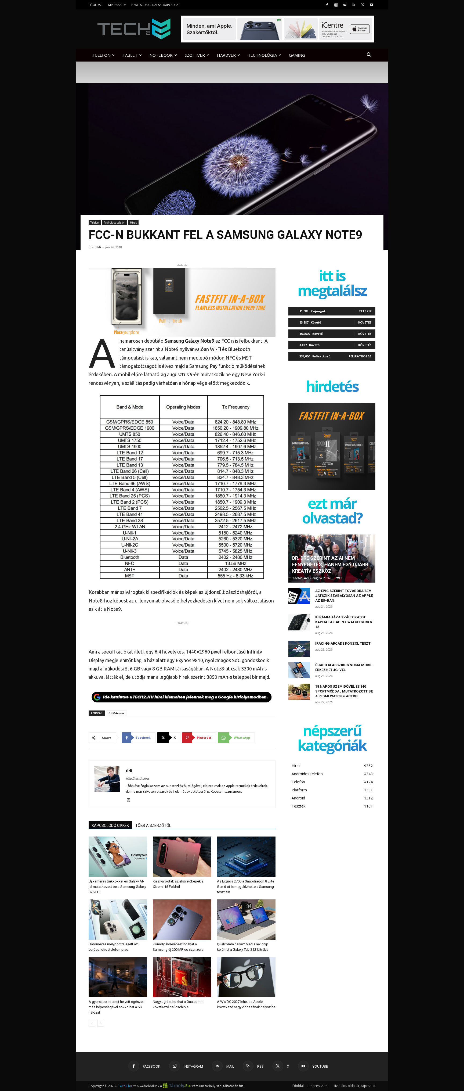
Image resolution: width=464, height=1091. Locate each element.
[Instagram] (336, 4)
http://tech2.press (137, 778)
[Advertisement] (182, 634)
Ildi (98, 247)
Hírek (133, 222)
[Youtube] (371, 4)
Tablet (129, 55)
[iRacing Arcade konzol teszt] (299, 649)
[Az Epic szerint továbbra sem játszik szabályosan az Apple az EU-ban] (299, 596)
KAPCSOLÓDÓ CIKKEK (110, 825)
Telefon (101, 55)
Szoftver (195, 55)
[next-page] (100, 1023)
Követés (365, 322)
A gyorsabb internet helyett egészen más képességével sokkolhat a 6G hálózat (116, 1007)
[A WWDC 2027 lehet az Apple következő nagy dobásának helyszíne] (246, 977)
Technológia (262, 55)
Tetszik (365, 311)
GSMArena (116, 713)
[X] (362, 4)
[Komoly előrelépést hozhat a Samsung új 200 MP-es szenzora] (182, 919)
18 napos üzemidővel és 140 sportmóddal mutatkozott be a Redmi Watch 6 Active (344, 691)
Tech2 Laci (300, 578)
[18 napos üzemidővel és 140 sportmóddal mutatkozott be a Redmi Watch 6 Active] (299, 692)
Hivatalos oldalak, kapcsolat (155, 5)
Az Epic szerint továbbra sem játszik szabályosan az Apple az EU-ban (344, 595)
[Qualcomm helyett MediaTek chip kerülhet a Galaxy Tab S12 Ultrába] (246, 919)
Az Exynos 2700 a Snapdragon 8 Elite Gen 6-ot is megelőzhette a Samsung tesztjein (245, 886)
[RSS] (354, 4)
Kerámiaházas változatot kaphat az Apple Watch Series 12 (343, 622)
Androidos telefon (114, 222)
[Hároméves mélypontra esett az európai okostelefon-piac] (118, 919)
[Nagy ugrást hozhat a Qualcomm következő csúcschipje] (182, 977)
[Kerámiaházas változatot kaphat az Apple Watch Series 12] (299, 622)
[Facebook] (327, 4)
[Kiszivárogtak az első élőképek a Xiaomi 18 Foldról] (182, 857)
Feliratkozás (360, 356)
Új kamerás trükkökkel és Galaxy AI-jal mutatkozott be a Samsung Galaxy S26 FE (117, 886)
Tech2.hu (125, 1086)
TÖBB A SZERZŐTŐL (153, 825)
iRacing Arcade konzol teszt (343, 643)
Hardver (226, 55)
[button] (369, 55)
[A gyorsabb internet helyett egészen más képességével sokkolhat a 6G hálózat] (118, 977)
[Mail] (345, 4)
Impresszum (116, 5)
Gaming (297, 55)
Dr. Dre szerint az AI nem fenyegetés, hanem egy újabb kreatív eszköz (330, 564)
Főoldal (95, 5)
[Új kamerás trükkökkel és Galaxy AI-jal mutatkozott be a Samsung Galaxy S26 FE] (118, 857)
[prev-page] (92, 1023)
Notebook (161, 55)
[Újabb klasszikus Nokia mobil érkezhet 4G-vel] (299, 670)
